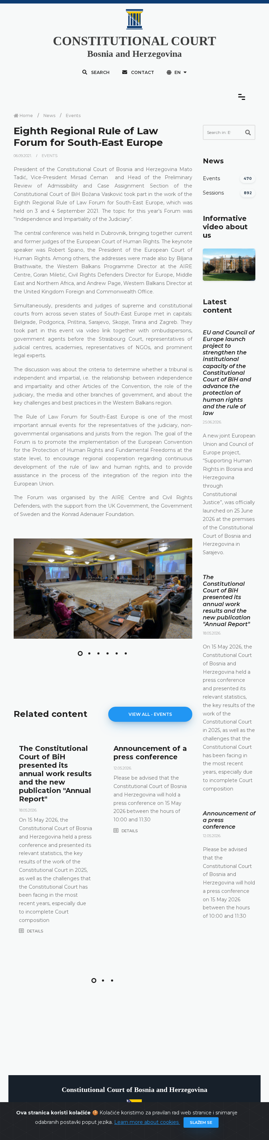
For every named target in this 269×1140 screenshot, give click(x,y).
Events (73, 115)
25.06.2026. (212, 422)
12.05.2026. (122, 768)
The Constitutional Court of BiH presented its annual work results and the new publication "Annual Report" (55, 773)
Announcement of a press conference (150, 752)
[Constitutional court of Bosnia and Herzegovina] (103, 588)
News (49, 115)
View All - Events (150, 714)
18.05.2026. (28, 810)
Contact (142, 72)
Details (34, 931)
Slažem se (201, 1122)
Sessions (213, 193)
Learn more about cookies (147, 1122)
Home (26, 115)
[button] (80, 653)
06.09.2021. (23, 155)
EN (177, 72)
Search (100, 72)
